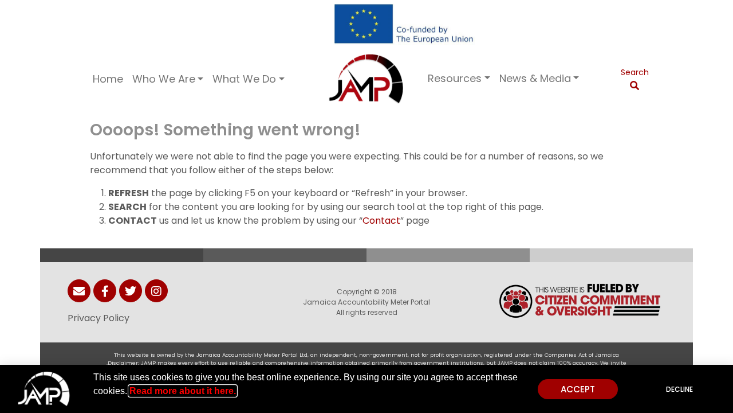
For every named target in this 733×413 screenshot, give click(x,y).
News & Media (535, 78)
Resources (455, 78)
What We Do (244, 79)
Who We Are (163, 79)
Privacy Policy (98, 318)
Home (108, 79)
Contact (381, 220)
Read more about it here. (182, 391)
